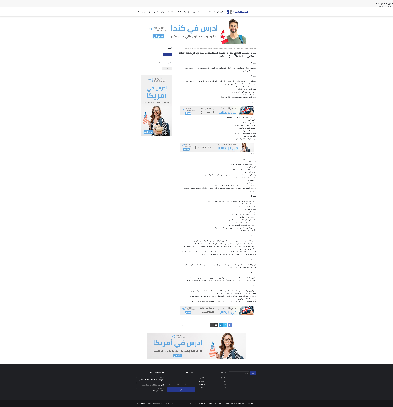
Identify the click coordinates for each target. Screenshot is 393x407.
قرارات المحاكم (207, 12)
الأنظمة (170, 12)
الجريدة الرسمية (218, 12)
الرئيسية (144, 12)
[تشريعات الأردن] (238, 11)
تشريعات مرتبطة (167, 68)
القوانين (163, 12)
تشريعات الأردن (141, 403)
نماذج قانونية (196, 12)
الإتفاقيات (186, 12)
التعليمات (178, 12)
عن (150, 12)
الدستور (156, 12)
